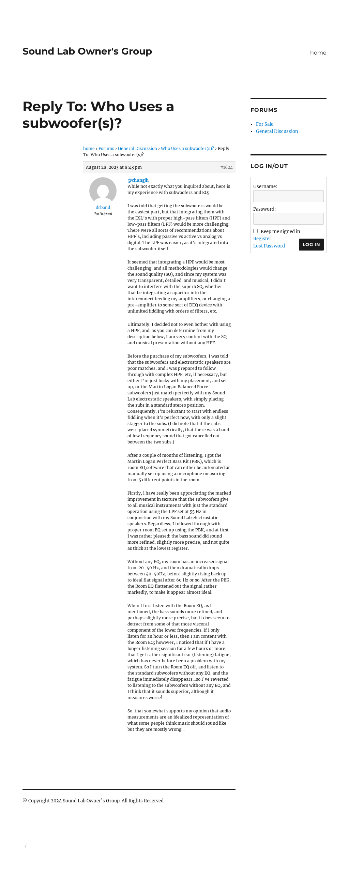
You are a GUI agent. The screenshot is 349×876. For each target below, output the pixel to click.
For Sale (264, 124)
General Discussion (137, 148)
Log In (311, 244)
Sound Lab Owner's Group (87, 51)
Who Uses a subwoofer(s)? (187, 148)
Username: (265, 187)
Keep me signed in (280, 232)
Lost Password (269, 246)
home (318, 52)
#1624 (226, 167)
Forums (106, 148)
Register (262, 239)
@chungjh (138, 180)
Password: (264, 209)
